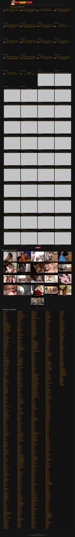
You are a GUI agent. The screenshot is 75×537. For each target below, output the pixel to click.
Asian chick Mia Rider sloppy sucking (46, 56)
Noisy (32, 479)
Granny (18, 487)
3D (3, 312)
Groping (18, 488)
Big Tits (4, 417)
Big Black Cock (5, 411)
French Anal (19, 434)
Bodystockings (5, 434)
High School (19, 512)
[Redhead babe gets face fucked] (12, 191)
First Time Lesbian (20, 413)
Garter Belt (19, 452)
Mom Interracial (34, 459)
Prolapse (47, 348)
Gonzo (18, 482)
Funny (18, 442)
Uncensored (61, 334)
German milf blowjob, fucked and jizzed (63, 56)
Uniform (61, 338)
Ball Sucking (5, 391)
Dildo (18, 333)
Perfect (33, 525)
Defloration (19, 331)
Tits (60, 316)
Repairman (47, 379)
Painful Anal (33, 513)
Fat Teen (18, 395)
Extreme (18, 381)
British (4, 442)
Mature (33, 434)
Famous (18, 389)
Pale (32, 515)
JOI (32, 338)
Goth (18, 484)
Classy (4, 485)
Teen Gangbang (48, 514)
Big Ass (4, 410)
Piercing (47, 318)
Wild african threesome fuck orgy (63, 72)
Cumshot (18, 318)
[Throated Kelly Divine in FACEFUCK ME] (29, 238)
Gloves (18, 478)
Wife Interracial (62, 372)
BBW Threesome (5, 382)
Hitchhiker (18, 514)
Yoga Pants (61, 384)
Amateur (4, 322)
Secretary (47, 408)
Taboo (47, 503)
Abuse (4, 316)
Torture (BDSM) (62, 321)
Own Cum (33, 505)
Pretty (46, 344)
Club (4, 491)
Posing (47, 341)
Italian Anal (33, 333)
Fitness (18, 416)
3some (4, 313)
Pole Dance (47, 333)
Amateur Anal (5, 323)
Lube (32, 412)
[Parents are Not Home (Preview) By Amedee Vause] (63, 16)
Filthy (18, 407)
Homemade (19, 518)
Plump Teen (47, 331)
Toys (60, 323)
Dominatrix (19, 344)
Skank (47, 435)
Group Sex (19, 489)
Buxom (4, 455)
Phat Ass (47, 312)
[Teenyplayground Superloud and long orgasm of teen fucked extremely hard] (63, 191)
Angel (4, 347)
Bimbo (4, 420)
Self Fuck (47, 412)
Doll (18, 342)
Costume (4, 505)
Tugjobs (61, 331)
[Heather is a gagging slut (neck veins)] (12, 16)
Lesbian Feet (33, 381)
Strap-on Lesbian (48, 483)
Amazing (4, 333)
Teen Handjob (48, 515)
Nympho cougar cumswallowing (45, 88)
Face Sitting (19, 384)
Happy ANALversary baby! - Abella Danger (46, 167)
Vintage (61, 347)
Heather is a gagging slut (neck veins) (12, 9)
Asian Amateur (5, 357)
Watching (61, 355)
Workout (61, 379)
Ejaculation (19, 364)
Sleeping (47, 440)
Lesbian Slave (34, 393)
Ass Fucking (5, 368)
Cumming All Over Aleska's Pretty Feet (12, 104)
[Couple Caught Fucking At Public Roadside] (29, 206)
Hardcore (18, 507)
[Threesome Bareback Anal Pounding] (29, 127)
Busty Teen (5, 453)
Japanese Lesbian (34, 343)
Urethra (61, 341)
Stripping (47, 487)
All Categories (13, 6)
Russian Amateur (48, 396)
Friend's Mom (19, 438)
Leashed (33, 369)
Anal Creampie (5, 338)
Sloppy (47, 442)
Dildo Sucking (19, 335)
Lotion (32, 410)
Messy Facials (34, 443)
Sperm (47, 467)
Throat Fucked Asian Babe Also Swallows (12, 215)
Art (3, 355)
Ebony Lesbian (19, 361)
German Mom (19, 464)
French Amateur (19, 433)
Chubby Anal (5, 480)
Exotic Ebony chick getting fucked (63, 40)
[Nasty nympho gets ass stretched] (46, 159)
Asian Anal (4, 358)
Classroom (5, 484)
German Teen (19, 466)
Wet (60, 360)
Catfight (4, 468)
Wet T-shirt (61, 362)
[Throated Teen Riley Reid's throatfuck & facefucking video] (29, 64)
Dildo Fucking (19, 334)
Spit (46, 468)
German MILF (19, 463)
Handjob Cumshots (20, 504)
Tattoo (46, 507)
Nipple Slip (33, 478)
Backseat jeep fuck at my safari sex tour (29, 215)
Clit (3, 487)
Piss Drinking (48, 321)
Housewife (33, 312)
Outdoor (33, 504)
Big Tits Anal (5, 418)
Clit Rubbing (5, 488)
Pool (46, 336)
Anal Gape (4, 343)
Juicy (32, 355)
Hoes (18, 515)
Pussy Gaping (48, 363)
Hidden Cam (19, 510)
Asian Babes (5, 359)
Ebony (18, 357)
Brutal (4, 444)
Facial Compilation (20, 386)
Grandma (18, 485)
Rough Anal (47, 392)
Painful (33, 512)
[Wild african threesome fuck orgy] (63, 80)
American (4, 334)
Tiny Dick (61, 311)
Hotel (18, 528)
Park (32, 518)
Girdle (18, 469)
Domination (19, 343)
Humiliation (33, 315)
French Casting (19, 435)
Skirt (46, 437)
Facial (18, 385)
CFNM (4, 458)
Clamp (4, 482)
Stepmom (47, 476)
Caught (4, 469)
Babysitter (4, 385)
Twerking (61, 332)
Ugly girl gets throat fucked (46, 9)
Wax (60, 357)
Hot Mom (18, 526)
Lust (32, 415)
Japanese (33, 340)
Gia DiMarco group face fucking (62, 199)
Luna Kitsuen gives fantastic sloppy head (12, 167)
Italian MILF (33, 334)
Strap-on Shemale (48, 484)
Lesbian (33, 372)
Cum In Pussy (5, 527)
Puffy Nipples (48, 356)
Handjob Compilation (20, 503)
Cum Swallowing (19, 316)
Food (18, 421)
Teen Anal (47, 512)
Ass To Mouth (5, 371)
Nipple (32, 477)
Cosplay (4, 504)
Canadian (4, 461)
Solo (46, 457)
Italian (32, 331)
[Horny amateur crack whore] (12, 159)
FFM (18, 382)
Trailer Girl (61, 324)
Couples (4, 507)
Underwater (61, 336)
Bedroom (4, 405)
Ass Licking (5, 369)
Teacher (47, 509)
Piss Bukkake (48, 320)
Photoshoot (47, 314)
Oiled (32, 489)
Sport (46, 469)
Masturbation (33, 432)
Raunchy (47, 372)
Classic (4, 483)
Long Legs (33, 406)
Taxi (46, 508)
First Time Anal (19, 412)
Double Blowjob (19, 347)
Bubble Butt (5, 445)
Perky (32, 526)
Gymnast (18, 491)
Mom (32, 455)
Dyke (18, 356)
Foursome (18, 429)
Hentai (18, 509)
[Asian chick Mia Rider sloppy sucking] (46, 64)
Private (47, 347)
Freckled (18, 431)
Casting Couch (5, 467)
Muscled (33, 467)
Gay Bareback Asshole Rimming (62, 104)
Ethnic (18, 371)
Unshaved (61, 339)
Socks (46, 453)
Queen (47, 370)
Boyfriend (4, 439)
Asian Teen (5, 366)
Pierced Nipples (48, 316)
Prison (47, 346)
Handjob (18, 502)
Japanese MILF (34, 344)
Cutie (18, 322)
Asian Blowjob (5, 360)
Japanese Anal (34, 341)
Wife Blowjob (62, 368)
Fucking (18, 439)
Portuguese (47, 340)
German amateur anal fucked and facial (29, 183)
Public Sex (47, 355)
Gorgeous (18, 483)
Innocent (33, 323)
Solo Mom (47, 460)
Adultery (4, 319)
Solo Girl (47, 458)
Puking (47, 357)
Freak (18, 430)
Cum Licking (19, 311)
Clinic (4, 486)
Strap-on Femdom (48, 482)
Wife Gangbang (62, 369)
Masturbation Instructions (35, 433)
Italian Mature (34, 335)
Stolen (47, 478)
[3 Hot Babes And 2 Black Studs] (46, 191)
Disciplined (19, 338)
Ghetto (18, 468)
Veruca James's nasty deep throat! (12, 40)
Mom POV (33, 460)
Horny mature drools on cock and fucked (29, 167)
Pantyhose (33, 517)
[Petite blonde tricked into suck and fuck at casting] (63, 222)
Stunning (47, 491)
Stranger (47, 480)
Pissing (47, 323)
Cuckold (4, 516)
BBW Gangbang (5, 380)
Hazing (18, 508)
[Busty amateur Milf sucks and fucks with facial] (63, 175)
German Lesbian (19, 462)
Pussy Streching (48, 368)
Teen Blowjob (48, 513)
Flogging (18, 419)
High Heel (18, 511)
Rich (46, 384)
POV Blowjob (33, 509)
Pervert (33, 528)
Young (61, 385)
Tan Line (47, 505)
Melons (33, 441)
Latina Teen (33, 368)
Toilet (60, 318)
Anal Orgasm (5, 344)
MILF (32, 416)
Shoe (46, 421)
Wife (60, 366)
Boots (4, 437)
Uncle (61, 335)
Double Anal (19, 346)
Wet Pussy (61, 361)
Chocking (4, 477)
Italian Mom (33, 336)
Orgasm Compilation (35, 501)
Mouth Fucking (34, 465)
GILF (18, 444)
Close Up (4, 489)
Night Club (33, 476)
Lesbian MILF (34, 385)
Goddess (18, 479)
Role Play (47, 388)
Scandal (47, 404)
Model (32, 454)
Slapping (47, 438)
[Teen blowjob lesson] (63, 32)
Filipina (18, 406)
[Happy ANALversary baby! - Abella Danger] (46, 175)
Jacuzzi (33, 339)
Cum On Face (19, 313)
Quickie (47, 371)
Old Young (33, 492)
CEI (3, 457)
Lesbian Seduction (34, 392)
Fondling (18, 420)
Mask (32, 428)
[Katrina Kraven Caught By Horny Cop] (46, 48)
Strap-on (47, 481)
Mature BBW (33, 438)
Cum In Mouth (5, 526)
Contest (4, 501)
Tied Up (47, 525)
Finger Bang (19, 408)
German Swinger (19, 465)
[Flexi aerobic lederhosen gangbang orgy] (12, 143)
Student (47, 490)
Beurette (4, 409)
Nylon (32, 485)
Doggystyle (19, 341)
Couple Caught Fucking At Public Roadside (29, 199)
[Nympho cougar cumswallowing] (46, 95)
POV (32, 507)
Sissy (46, 433)
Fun (18, 441)
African (4, 320)
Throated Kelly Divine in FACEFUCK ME (29, 231)
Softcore (47, 455)
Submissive (47, 493)
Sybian (47, 501)
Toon (60, 319)
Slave (46, 439)
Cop (4, 502)
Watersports (61, 356)
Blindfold (4, 429)
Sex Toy (47, 416)
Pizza (46, 324)
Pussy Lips (47, 365)
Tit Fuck (61, 313)
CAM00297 (29, 72)
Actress (4, 317)
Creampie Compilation (6, 512)
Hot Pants (18, 527)
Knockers (33, 359)
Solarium (47, 456)
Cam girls (4, 459)
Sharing (47, 418)
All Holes (4, 321)
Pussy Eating (48, 362)
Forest (18, 428)
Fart (18, 391)
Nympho (33, 486)
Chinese (4, 476)
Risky (46, 387)
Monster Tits (33, 463)
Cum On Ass (19, 312)
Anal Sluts (4, 345)
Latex (32, 366)
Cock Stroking (5, 493)
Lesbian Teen (34, 395)
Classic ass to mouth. (46, 231)
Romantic (47, 390)
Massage (33, 429)
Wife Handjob (62, 370)
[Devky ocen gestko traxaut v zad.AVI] (63, 143)
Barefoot (4, 396)
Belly (4, 407)
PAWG (32, 506)
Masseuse (33, 430)
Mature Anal (33, 437)
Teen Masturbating (48, 516)
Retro (46, 381)
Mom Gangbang (34, 457)
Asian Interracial (5, 362)
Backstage (4, 388)
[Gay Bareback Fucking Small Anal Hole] (46, 32)
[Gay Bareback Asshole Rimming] (63, 111)
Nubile (32, 480)
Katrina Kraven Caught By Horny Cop (45, 40)
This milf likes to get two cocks (63, 151)
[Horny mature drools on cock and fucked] (29, 175)
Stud (46, 489)
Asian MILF (5, 364)
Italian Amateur (34, 332)
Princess (47, 345)
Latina (32, 367)
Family (18, 388)
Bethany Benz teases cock (46, 215)
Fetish (18, 404)
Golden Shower (19, 481)
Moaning (33, 453)
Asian (4, 356)
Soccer (47, 452)
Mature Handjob (34, 439)
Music (32, 468)
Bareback (4, 395)
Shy (46, 429)
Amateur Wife (5, 332)
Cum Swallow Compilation (21, 315)
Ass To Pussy (5, 372)
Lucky (32, 413)
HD (17, 493)
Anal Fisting (5, 342)
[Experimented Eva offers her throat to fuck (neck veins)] (29, 143)
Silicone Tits (47, 430)
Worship (61, 380)
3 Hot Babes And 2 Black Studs (46, 183)
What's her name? (29, 88)
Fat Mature (19, 394)
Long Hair (33, 405)
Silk (46, 431)
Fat (17, 392)
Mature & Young (34, 435)
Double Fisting (19, 348)
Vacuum (61, 343)
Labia (32, 361)
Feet (18, 396)
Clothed (4, 490)
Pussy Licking (48, 364)
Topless (61, 320)
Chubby (4, 478)
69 (3, 315)
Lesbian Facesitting (34, 380)
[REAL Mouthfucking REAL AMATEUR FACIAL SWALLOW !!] (12, 206)
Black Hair (4, 428)
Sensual (47, 413)
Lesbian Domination (35, 379)
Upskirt (61, 340)
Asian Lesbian (5, 363)
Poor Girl (47, 337)
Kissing (33, 357)
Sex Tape (47, 415)
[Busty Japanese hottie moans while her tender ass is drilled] (29, 111)
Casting (4, 466)
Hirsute (18, 513)
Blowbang (4, 431)
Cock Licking (5, 492)
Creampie (4, 511)
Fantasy (18, 390)
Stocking (47, 477)
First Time (18, 411)
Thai (46, 518)
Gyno (18, 492)
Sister (46, 434)
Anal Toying (5, 346)
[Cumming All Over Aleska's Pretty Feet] (12, 111)
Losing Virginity (34, 409)
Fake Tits (18, 387)
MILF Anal (33, 417)
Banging (4, 393)
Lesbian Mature (34, 387)
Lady (32, 364)
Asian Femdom (5, 361)
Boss (4, 438)
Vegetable (61, 345)
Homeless (18, 517)
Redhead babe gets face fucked (12, 183)
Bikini (4, 419)
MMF (32, 421)
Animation (4, 348)
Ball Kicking (5, 389)
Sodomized (47, 454)
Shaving (47, 420)
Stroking (47, 488)
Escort (18, 370)
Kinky (32, 356)
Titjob (60, 315)
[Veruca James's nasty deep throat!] (12, 48)
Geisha (18, 453)
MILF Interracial (34, 419)
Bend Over (4, 408)
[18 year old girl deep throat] (12, 127)
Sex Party (47, 414)
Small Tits (47, 444)
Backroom (4, 386)
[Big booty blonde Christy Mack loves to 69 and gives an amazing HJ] (29, 32)
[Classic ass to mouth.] (46, 238)
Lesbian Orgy (34, 390)
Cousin (4, 508)
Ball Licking (5, 390)
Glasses (18, 476)
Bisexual (4, 421)
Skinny (47, 436)
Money (33, 461)
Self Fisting (47, 411)
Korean (33, 360)
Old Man (33, 491)
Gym (18, 490)
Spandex (47, 463)
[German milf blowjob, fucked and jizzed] (63, 64)
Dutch (18, 355)
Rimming (47, 386)
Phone (47, 313)
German (18, 454)
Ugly (60, 333)
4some (4, 314)
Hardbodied (19, 506)
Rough (47, 391)
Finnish (18, 410)
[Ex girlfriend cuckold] (12, 80)
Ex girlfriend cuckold (12, 72)
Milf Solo (33, 445)
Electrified (18, 365)
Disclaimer (32, 535)
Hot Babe (18, 525)
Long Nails (33, 407)
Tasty (46, 506)
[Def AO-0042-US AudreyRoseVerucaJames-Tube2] (12, 238)
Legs (32, 371)
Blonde (4, 430)
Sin (46, 432)
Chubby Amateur (5, 479)
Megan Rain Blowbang (29, 151)
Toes (60, 317)
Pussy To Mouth (48, 369)
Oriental (33, 503)
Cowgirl (4, 509)
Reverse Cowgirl (48, 383)
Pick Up (47, 315)
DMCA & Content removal (37, 535)
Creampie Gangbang (6, 513)
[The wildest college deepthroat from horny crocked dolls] (12, 64)
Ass (3, 367)
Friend (18, 437)
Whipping (61, 364)
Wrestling (61, 381)
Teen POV (47, 517)
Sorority (47, 462)
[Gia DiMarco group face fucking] (63, 206)
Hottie (32, 311)
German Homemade (20, 461)
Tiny (46, 528)
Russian (47, 395)
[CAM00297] (29, 80)
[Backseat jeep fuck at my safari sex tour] (29, 222)
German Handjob (20, 460)
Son (46, 461)
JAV (32, 337)
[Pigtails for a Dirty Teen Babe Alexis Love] (29, 48)
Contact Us (42, 535)
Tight (46, 526)
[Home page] (22, 2)
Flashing (18, 417)
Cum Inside (5, 528)
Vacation (61, 342)
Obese (32, 487)
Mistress (33, 452)
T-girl (46, 502)
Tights (46, 527)
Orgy (32, 502)
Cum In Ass (5, 525)
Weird (61, 359)
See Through (48, 410)
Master (33, 431)
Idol (32, 319)
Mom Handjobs (34, 458)
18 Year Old (5, 311)
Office (32, 488)
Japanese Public (34, 346)
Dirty (18, 336)
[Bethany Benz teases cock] (46, 222)
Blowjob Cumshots (6, 433)
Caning (4, 462)
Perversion (33, 527)
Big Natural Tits (5, 416)
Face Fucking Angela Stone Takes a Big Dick (63, 120)
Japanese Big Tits (34, 342)
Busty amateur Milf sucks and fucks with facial (63, 167)
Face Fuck (18, 383)
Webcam (61, 358)
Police (47, 334)
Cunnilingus (19, 319)
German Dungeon (20, 458)
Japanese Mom (34, 345)
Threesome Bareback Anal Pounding (29, 120)
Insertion (33, 324)
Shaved (47, 419)
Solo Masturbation (48, 459)
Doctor (18, 340)
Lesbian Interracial (34, 384)
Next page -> (38, 247)
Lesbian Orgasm (34, 389)
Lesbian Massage (34, 386)
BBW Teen (4, 381)
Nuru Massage (34, 484)
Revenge (47, 382)
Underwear (61, 337)
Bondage (4, 435)
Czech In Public (19, 324)
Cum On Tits (19, 314)
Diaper (18, 332)
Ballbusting (5, 392)
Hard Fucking (19, 505)
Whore (61, 365)
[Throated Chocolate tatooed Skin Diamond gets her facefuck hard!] (63, 238)
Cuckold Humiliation (6, 517)
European (18, 372)
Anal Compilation (5, 337)
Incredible (33, 320)
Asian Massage (5, 365)
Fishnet (18, 414)
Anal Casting (5, 336)
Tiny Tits (61, 312)
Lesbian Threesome (35, 396)
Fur (17, 443)
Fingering (18, 409)
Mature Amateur (34, 436)
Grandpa (18, 486)
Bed (4, 404)
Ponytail (47, 335)
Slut (46, 443)
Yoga (60, 383)
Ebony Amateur (19, 358)
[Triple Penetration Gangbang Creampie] (46, 143)
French (18, 432)
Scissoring (47, 406)
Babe (4, 384)
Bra (3, 440)
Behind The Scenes (6, 406)
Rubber (47, 394)
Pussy (46, 360)
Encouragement (19, 367)
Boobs (4, 436)
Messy (32, 442)
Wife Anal (61, 367)
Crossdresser (5, 514)
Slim (46, 441)
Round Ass (47, 393)
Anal (4, 335)
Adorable (4, 318)
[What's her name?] (29, 95)
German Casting (19, 457)
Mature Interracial (34, 440)
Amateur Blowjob (5, 324)
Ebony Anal (19, 359)
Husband (33, 317)
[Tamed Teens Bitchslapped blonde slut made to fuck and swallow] (46, 111)
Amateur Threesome (6, 331)
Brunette (4, 443)
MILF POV (33, 420)
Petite (46, 311)
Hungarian (33, 316)
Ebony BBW (19, 360)
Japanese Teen (34, 347)
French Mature (19, 436)
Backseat (4, 387)
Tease (46, 510)
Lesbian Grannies (34, 382)
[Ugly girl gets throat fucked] (46, 16)
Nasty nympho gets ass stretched (46, 151)
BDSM (4, 383)
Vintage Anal (62, 348)
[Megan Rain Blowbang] (29, 159)
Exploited (18, 379)
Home (18, 516)
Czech (18, 323)
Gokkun (18, 480)
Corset (4, 503)
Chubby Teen (5, 481)
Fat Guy (18, 393)
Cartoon (4, 464)
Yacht (60, 382)
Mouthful (33, 466)
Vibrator (61, 346)
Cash (4, 465)
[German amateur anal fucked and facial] (29, 191)
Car (3, 463)
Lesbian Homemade (35, 383)
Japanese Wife (34, 348)
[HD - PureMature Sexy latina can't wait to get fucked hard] (46, 127)
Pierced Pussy (48, 317)
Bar (3, 394)
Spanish (47, 464)
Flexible (18, 418)
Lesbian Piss (33, 391)
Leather (33, 370)
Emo (18, 366)
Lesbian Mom (34, 388)
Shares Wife (47, 417)
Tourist (61, 322)
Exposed (18, 380)
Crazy (4, 510)
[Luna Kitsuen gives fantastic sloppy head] (12, 175)
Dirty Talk (18, 337)
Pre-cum (47, 342)
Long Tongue (33, 408)
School (47, 405)
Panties (33, 516)
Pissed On (47, 322)
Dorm (18, 345)
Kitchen (33, 358)
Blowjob (4, 432)
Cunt (18, 320)
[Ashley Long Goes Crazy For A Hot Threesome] (12, 95)
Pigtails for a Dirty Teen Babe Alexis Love (29, 40)
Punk (46, 359)
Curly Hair (18, 321)
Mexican (33, 444)
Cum (4, 518)
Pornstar (47, 339)
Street (46, 485)
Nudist (32, 481)
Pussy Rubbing (48, 367)
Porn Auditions (48, 338)
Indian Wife (33, 322)
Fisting (18, 415)
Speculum (47, 466)
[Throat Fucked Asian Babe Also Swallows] (12, 222)
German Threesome (20, 467)
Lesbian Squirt (34, 394)
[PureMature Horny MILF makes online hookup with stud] (63, 95)
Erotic (18, 369)
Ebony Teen (19, 363)
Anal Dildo (4, 340)
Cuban (4, 515)
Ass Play (4, 370)
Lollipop (33, 404)
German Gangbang (20, 459)
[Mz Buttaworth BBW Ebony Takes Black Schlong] (46, 206)
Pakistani (33, 514)
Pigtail (47, 319)
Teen (46, 511)
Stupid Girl (47, 492)
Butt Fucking (5, 454)
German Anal (19, 456)
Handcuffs (18, 501)
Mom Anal (33, 456)
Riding (47, 385)
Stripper (47, 486)
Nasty (32, 469)
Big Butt (4, 413)
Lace (32, 362)
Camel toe (4, 460)
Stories (47, 479)
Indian (32, 321)
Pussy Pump (47, 366)
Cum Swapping (19, 317)
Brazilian (4, 441)
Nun (32, 482)
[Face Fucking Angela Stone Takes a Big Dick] (63, 127)
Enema (18, 368)
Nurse (32, 483)
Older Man (33, 493)
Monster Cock (34, 462)
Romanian (47, 389)
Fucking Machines (20, 440)
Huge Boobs (33, 313)
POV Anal (33, 508)
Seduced (47, 409)
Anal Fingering (5, 341)
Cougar (4, 506)
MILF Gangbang (34, 418)
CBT (4, 456)
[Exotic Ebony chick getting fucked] (63, 48)
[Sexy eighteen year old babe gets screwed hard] (29, 16)
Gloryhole (18, 477)
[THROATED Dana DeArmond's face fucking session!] (12, 32)
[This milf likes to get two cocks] (63, 159)
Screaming (47, 407)
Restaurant (47, 380)
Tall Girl (47, 504)
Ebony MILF (19, 362)
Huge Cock (33, 314)
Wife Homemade (62, 371)
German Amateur (19, 455)
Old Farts (33, 490)
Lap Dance (33, 365)
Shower (47, 428)
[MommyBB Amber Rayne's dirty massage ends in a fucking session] (46, 80)
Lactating (33, 363)
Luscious (33, 414)
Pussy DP (47, 361)
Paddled (33, 511)
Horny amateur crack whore (12, 151)
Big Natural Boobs (6, 415)
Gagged (18, 445)
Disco (18, 339)
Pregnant (47, 343)
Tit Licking (61, 314)
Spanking (47, 465)
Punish (47, 358)
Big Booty (4, 412)
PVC (32, 510)
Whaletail (61, 363)
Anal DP (4, 339)
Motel (32, 464)
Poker (46, 332)
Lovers (33, 411)
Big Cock (4, 414)
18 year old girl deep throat (12, 120)
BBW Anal (4, 379)
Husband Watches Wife (35, 318)
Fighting (18, 405)
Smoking (47, 445)
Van (60, 344)
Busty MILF (5, 452)
